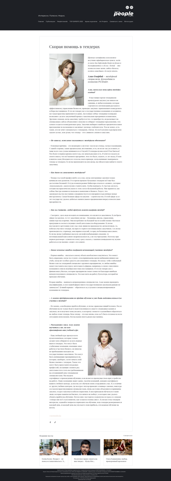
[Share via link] (55, 422)
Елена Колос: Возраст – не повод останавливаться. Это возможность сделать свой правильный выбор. (54, 460)
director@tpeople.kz (91, 478)
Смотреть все (127, 435)
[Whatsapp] (127, 7)
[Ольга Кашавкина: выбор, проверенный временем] (118, 447)
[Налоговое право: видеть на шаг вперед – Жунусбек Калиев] (86, 447)
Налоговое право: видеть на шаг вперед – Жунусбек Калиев (85, 460)
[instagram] (131, 7)
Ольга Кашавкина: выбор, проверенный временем (116, 460)
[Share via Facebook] (50, 422)
